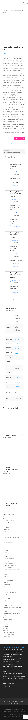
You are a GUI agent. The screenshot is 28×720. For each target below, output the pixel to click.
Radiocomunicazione (9, 558)
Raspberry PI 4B (6, 626)
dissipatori (7, 603)
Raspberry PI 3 (6, 624)
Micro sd (6, 550)
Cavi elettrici (7, 527)
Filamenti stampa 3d (9, 632)
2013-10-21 (17, 339)
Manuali (8, 10)
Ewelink (6, 533)
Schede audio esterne (10, 609)
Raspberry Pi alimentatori (10, 565)
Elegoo (5, 531)
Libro (16, 357)
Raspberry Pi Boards (9, 567)
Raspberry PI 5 (6, 628)
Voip (5, 615)
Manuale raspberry (14, 10)
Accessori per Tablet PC (10, 592)
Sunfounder (7, 584)
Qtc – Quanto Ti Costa (17, 701)
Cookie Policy (7, 701)
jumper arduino (7, 546)
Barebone (7, 598)
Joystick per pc (8, 605)
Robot (5, 574)
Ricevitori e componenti (10, 543)
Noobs (6, 552)
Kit (4, 548)
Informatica (5, 589)
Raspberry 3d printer (9, 634)
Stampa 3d (5, 630)
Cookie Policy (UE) (13, 703)
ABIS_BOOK (17, 353)
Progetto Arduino (8, 556)
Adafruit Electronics (8, 522)
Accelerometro (8, 578)
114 (16, 362)
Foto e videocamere (8, 536)
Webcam (7, 540)
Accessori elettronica (9, 520)
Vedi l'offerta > (16, 172)
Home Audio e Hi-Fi (8, 542)
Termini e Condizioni (9, 700)
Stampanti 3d (7, 636)
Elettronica (5, 519)
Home (4, 10)
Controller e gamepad (10, 600)
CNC (4, 516)
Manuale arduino (8, 619)
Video (5, 586)
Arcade (5, 594)
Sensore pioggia (9, 580)
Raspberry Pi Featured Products (11, 569)
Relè (5, 572)
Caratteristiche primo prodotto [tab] (12, 152)
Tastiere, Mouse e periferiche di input (13, 613)
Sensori (5, 576)
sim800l (6, 582)
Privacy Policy (19, 700)
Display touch (7, 529)
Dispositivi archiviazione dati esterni (12, 607)
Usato (4, 638)
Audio (5, 525)
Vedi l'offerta (20, 138)
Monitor (6, 611)
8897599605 (18, 386)
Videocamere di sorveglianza (12, 537)
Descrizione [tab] (7, 150)
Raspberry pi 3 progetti (9, 563)
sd (5, 554)
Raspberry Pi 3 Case (8, 561)
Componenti (7, 596)
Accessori (6, 590)
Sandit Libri (17, 335)
